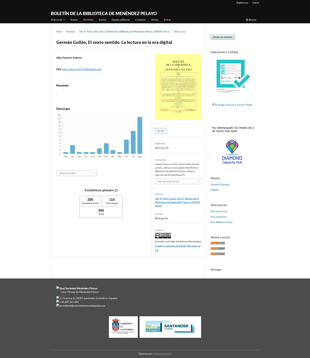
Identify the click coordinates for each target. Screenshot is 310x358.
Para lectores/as (219, 211)
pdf (162, 130)
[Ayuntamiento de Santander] (170, 337)
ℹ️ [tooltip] (116, 190)
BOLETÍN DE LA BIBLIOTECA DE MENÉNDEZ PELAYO (104, 13)
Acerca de (57, 19)
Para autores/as (219, 216)
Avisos (154, 19)
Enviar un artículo (222, 36)
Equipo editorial (121, 19)
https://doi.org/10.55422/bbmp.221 (82, 69)
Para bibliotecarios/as (222, 222)
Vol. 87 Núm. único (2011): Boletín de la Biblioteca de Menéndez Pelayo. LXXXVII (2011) (124, 31)
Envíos (102, 19)
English (215, 189)
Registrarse (242, 2)
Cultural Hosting (162, 353)
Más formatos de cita (168, 181)
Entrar (167, 19)
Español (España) (220, 184)
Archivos (88, 19)
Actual (74, 19)
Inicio (59, 31)
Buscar (252, 19)
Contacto (140, 19)
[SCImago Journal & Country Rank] (232, 104)
